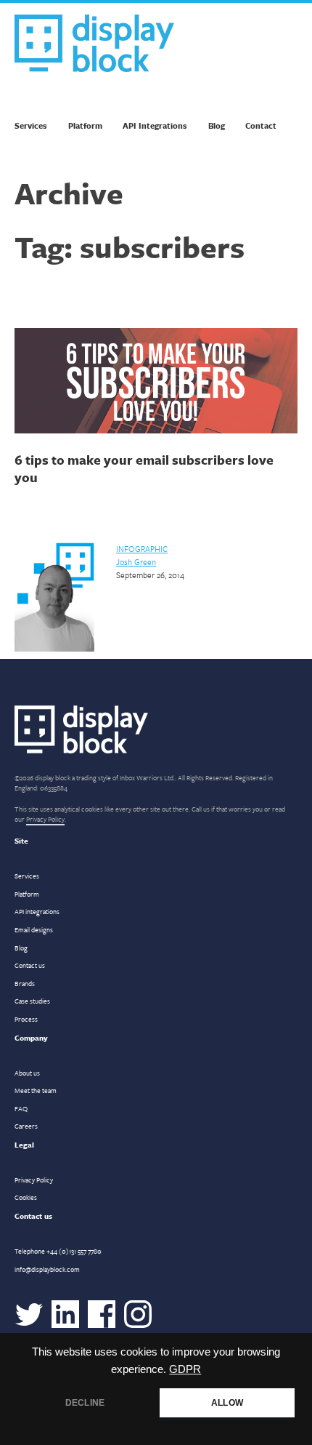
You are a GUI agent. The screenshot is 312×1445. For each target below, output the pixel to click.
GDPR (185, 1369)
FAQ (21, 1108)
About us (27, 1073)
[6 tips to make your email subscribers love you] (156, 382)
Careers (26, 1126)
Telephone (58, 1251)
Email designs (34, 929)
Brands (25, 983)
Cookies (26, 1197)
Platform (85, 125)
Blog (216, 125)
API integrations (37, 911)
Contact (260, 125)
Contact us (30, 965)
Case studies (32, 1001)
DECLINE (84, 1403)
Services (31, 125)
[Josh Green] (54, 649)
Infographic (142, 549)
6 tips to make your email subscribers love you (144, 468)
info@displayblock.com (47, 1269)
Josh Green (136, 562)
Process (26, 1019)
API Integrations (155, 125)
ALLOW (227, 1403)
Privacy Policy (45, 819)
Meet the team (36, 1090)
